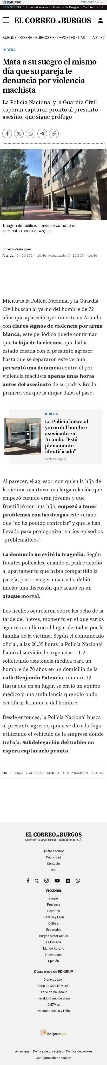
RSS (53, 870)
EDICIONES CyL (90, 2)
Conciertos (90, 7)
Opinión (53, 961)
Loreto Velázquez (17, 249)
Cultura (53, 923)
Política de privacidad (48, 1051)
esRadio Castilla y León (53, 1011)
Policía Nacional (75, 773)
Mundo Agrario (53, 948)
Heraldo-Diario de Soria (53, 998)
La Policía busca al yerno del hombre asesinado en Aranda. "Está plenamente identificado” (66, 437)
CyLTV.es (54, 1005)
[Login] (100, 20)
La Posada (53, 942)
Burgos (10, 37)
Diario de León (54, 979)
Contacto (53, 864)
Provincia (53, 905)
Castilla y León (53, 917)
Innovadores (53, 955)
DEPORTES (66, 37)
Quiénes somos (53, 851)
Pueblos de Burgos (66, 7)
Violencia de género (42, 773)
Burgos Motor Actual (53, 936)
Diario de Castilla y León (53, 986)
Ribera (26, 37)
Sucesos (16, 773)
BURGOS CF (44, 37)
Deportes (53, 911)
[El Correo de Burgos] (53, 20)
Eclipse (28, 7)
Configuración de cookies (53, 1058)
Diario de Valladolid (53, 992)
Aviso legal (22, 1051)
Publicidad (53, 857)
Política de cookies (79, 1051)
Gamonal (42, 7)
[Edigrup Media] (53, 1032)
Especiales (53, 930)
